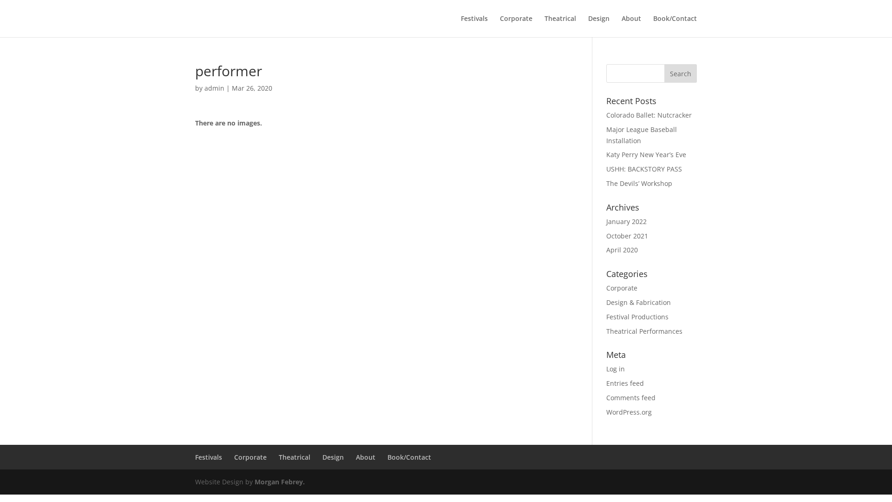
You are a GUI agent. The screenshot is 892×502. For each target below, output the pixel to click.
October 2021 (627, 235)
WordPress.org (629, 412)
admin (214, 88)
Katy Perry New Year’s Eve (646, 154)
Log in (615, 368)
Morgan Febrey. (280, 481)
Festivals (474, 19)
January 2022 (626, 221)
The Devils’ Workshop (639, 183)
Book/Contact (675, 19)
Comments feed (631, 397)
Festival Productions (637, 316)
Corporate (516, 19)
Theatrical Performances (644, 331)
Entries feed (625, 383)
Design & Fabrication (638, 302)
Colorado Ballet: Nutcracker (649, 115)
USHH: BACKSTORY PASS (644, 169)
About (631, 19)
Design (599, 19)
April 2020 (622, 249)
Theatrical (560, 19)
